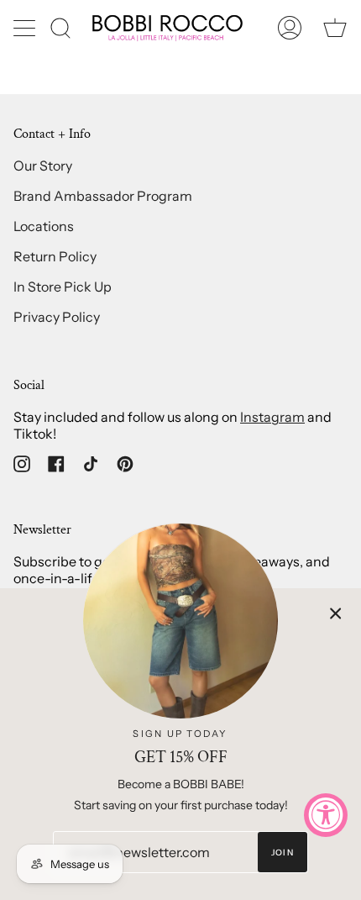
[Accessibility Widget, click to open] (326, 815)
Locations (43, 226)
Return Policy (55, 256)
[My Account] (289, 27)
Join (282, 852)
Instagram (272, 416)
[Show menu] (26, 27)
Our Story (42, 165)
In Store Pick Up (62, 286)
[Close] (335, 613)
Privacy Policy (56, 316)
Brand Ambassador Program (102, 195)
